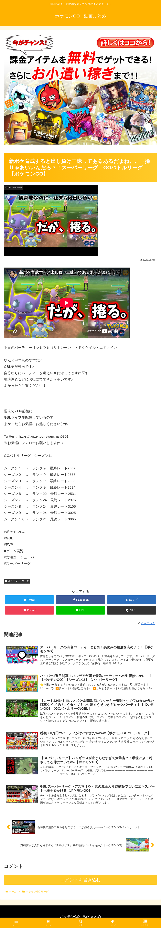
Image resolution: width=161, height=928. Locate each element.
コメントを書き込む (80, 879)
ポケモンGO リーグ (18, 581)
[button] (148, 553)
